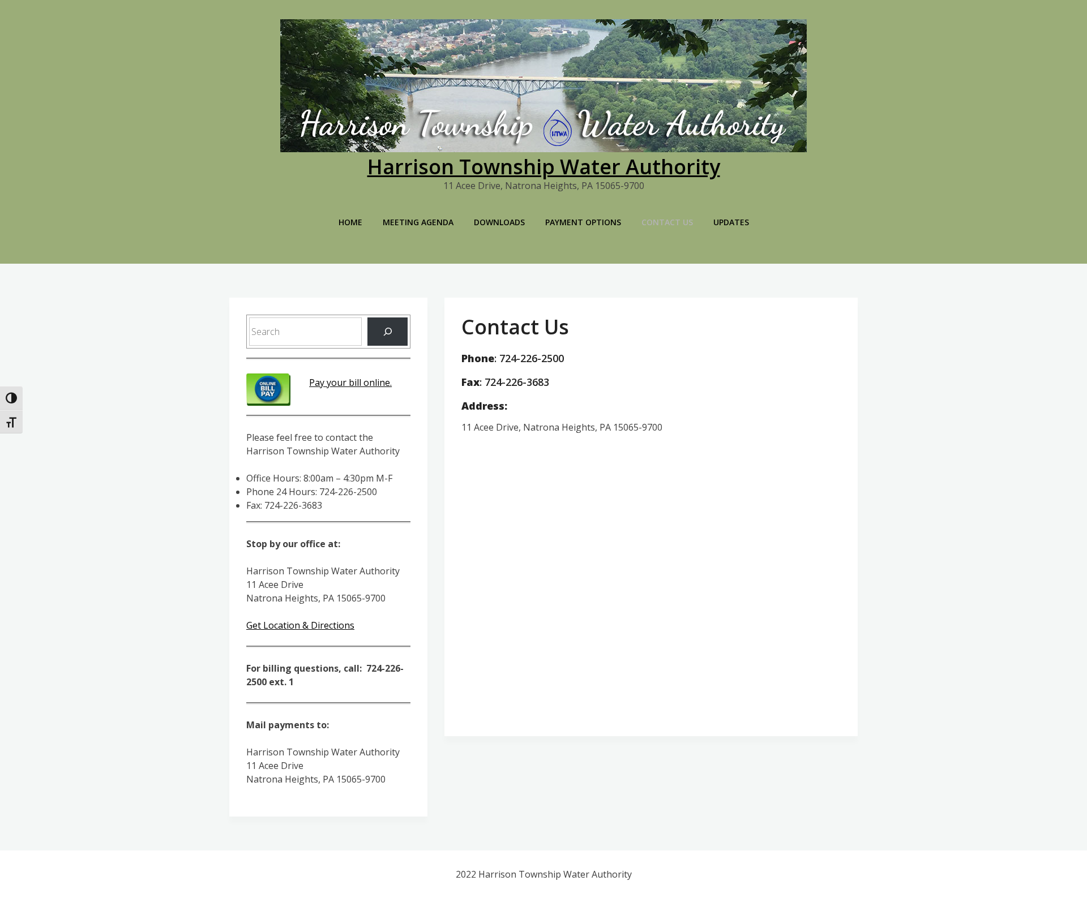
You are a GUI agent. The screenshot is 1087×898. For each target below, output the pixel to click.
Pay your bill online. (350, 382)
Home (350, 222)
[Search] (387, 331)
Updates (731, 222)
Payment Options (583, 222)
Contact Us (667, 222)
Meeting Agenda (418, 222)
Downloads (499, 222)
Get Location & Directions (300, 625)
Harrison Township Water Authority (543, 167)
